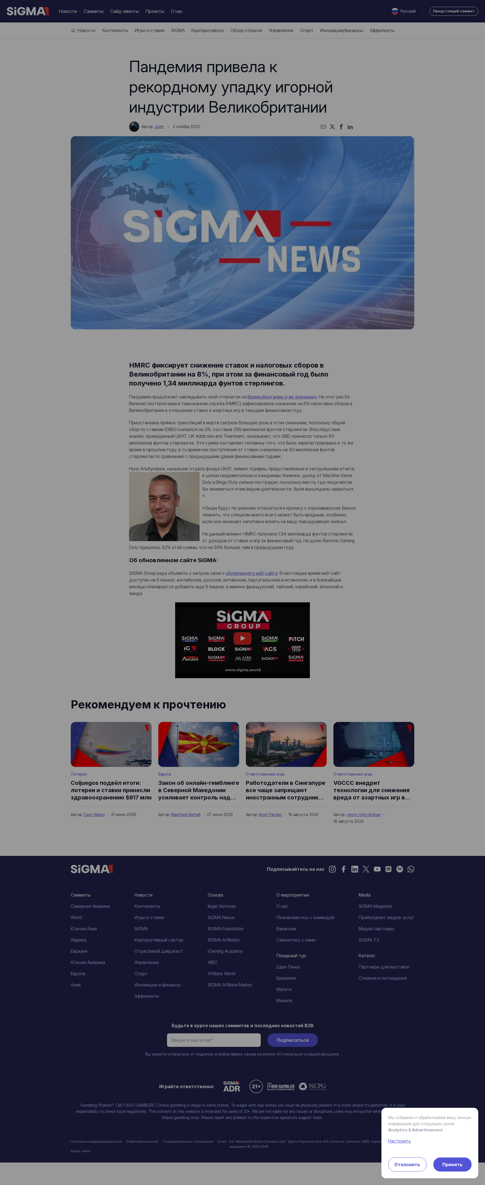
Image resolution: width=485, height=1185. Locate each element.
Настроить (399, 1141)
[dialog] (242, 592)
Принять (452, 1164)
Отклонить (407, 1164)
